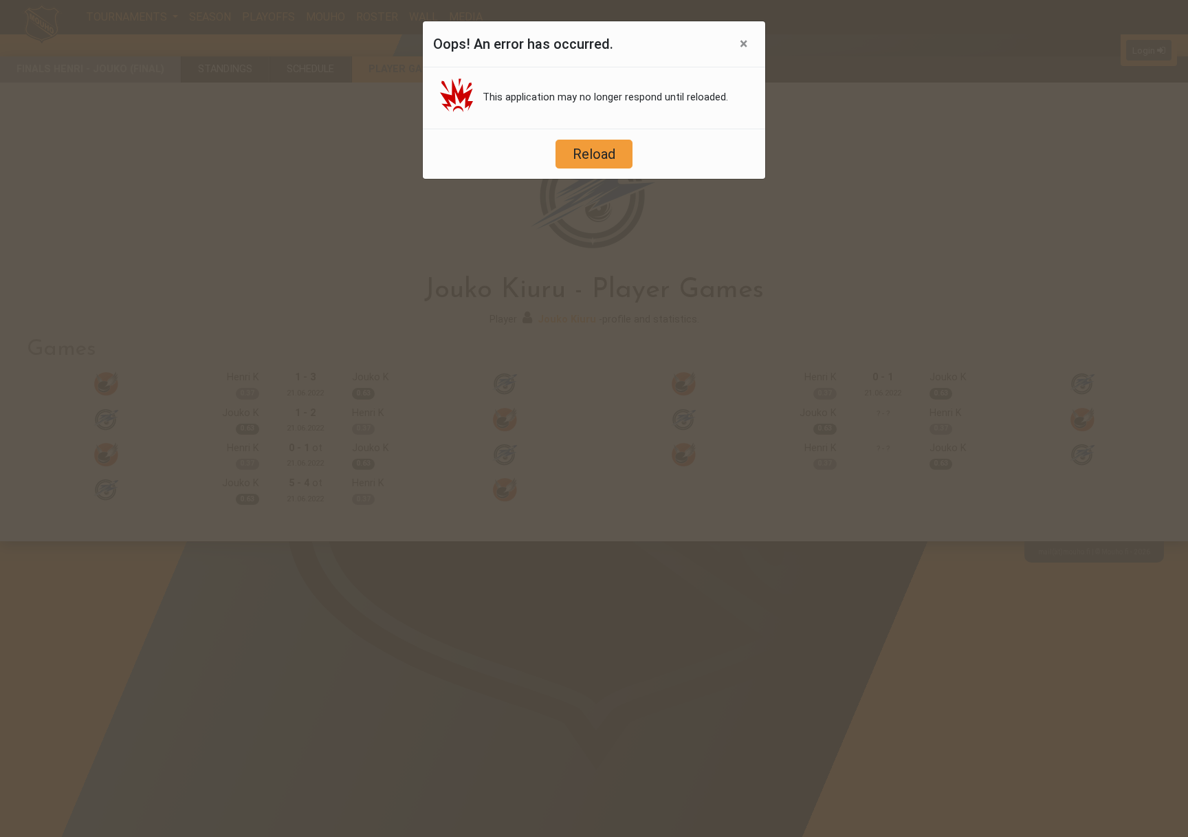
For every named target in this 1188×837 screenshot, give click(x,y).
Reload (594, 154)
